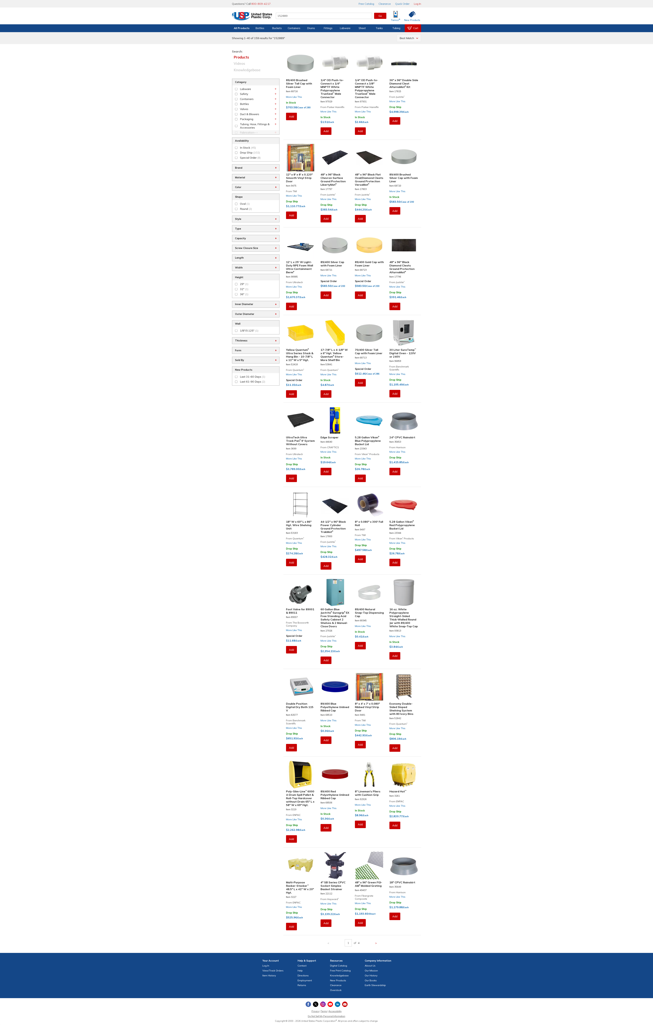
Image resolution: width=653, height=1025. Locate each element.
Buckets (277, 28)
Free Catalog (340, 970)
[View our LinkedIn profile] (337, 1004)
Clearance (385, 3)
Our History (371, 975)
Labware (345, 28)
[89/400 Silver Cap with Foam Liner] (335, 245)
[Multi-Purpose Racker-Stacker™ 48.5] (300, 865)
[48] (335, 157)
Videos (239, 63)
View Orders (272, 970)
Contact (302, 965)
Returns (302, 985)
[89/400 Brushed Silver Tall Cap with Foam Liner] (300, 63)
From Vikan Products (367, 454)
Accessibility (335, 1011)
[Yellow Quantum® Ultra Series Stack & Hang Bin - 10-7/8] (300, 333)
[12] (300, 157)
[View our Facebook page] (308, 1004)
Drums (311, 28)
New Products (338, 980)
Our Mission (371, 970)
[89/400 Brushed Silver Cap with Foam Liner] (403, 157)
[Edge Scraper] (335, 420)
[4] (335, 865)
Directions (303, 975)
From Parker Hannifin (332, 107)
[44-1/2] (335, 505)
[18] (300, 505)
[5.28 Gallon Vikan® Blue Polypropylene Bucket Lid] (369, 420)
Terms (324, 1011)
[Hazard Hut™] (403, 774)
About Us (370, 965)
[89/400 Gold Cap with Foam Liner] (369, 245)
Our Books (371, 980)
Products (241, 57)
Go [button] (380, 16)
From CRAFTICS (330, 447)
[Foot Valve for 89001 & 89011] (300, 592)
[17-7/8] (335, 333)
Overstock (335, 990)
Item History (269, 975)
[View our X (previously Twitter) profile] (315, 1004)
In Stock (291, 102)
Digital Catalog (338, 965)
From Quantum (295, 370)
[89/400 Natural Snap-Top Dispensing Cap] (369, 592)
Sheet (362, 28)
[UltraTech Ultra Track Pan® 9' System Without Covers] (300, 420)
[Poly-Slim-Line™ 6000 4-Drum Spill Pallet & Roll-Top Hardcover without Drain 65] (300, 774)
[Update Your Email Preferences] (344, 1004)
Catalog (366, 3)
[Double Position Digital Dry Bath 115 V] (300, 687)
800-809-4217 (261, 3)
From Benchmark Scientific (399, 368)
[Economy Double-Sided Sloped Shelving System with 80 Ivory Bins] (403, 687)
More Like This (294, 96)
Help (300, 970)
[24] (403, 420)
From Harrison (397, 447)
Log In (417, 3)
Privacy (315, 1011)
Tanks (379, 28)
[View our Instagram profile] (323, 1004)
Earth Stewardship (375, 985)
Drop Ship (395, 107)
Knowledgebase (247, 70)
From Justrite (397, 96)
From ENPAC (293, 815)
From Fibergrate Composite (364, 897)
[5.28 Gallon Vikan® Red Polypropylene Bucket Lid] (403, 505)
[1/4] (335, 63)
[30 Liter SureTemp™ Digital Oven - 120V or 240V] (403, 333)
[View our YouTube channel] (330, 1004)
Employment (305, 980)
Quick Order (402, 3)
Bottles (259, 28)
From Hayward (330, 899)
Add (291, 116)
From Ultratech (294, 282)
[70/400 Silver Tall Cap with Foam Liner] (369, 333)
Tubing (396, 28)
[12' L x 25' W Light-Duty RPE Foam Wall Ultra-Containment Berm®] (300, 245)
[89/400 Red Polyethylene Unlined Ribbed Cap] (335, 774)
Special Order (329, 281)
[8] (369, 505)
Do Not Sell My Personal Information (326, 1016)
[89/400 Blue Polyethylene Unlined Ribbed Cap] (335, 687)
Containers (294, 28)
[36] (403, 63)
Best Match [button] (407, 38)
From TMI (291, 191)
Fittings (328, 28)
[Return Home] (252, 16)
